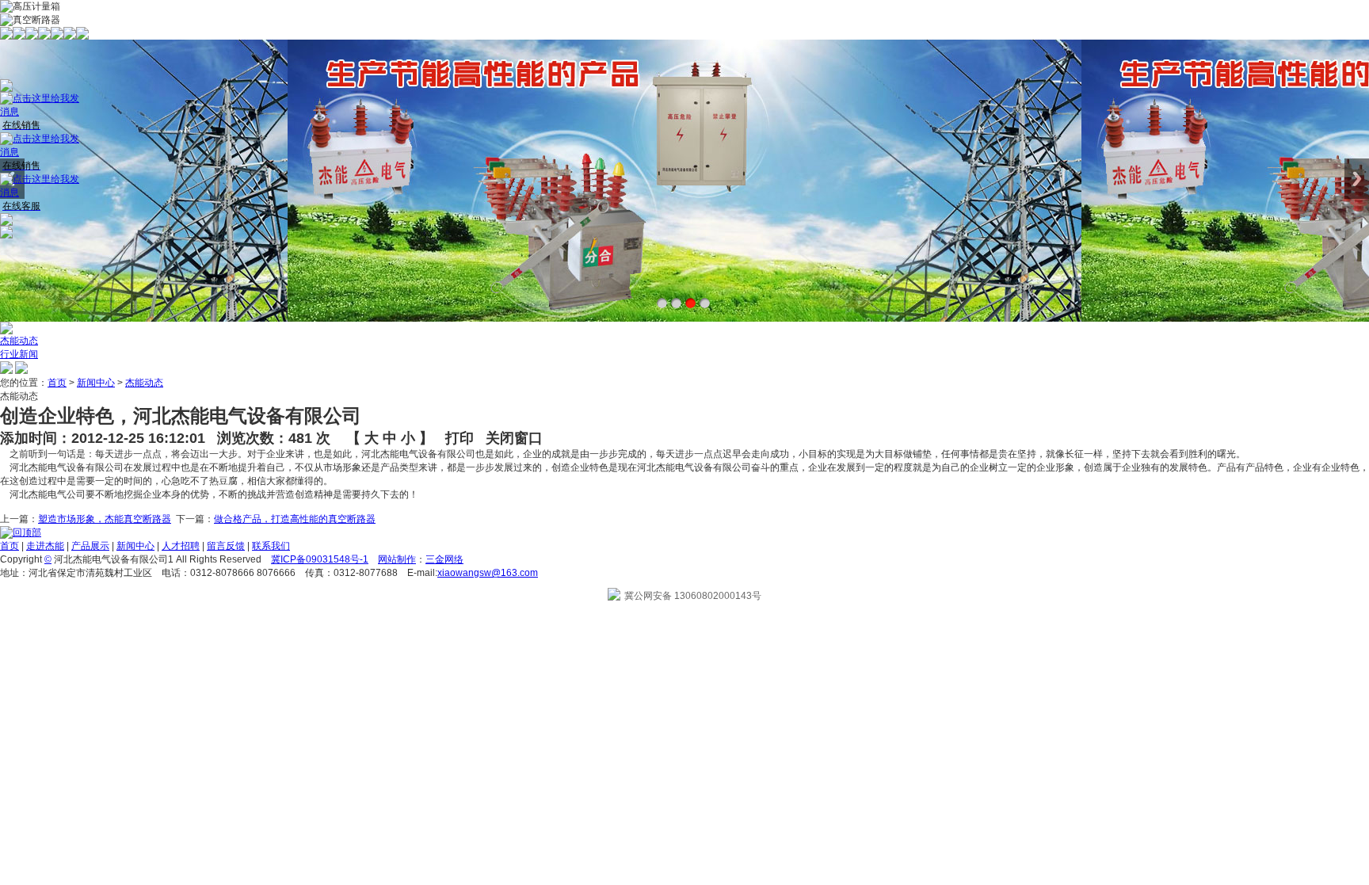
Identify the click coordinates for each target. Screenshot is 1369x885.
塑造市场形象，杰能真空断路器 (104, 519)
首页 (57, 382)
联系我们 (271, 545)
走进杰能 (45, 545)
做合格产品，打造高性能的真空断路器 (295, 519)
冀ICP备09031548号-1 (319, 559)
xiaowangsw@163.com (487, 572)
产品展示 (90, 545)
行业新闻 (19, 354)
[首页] (6, 36)
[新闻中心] (44, 36)
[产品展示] (31, 36)
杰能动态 (19, 340)
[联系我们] (82, 36)
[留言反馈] (69, 36)
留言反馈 (226, 545)
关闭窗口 (514, 438)
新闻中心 (96, 382)
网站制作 (397, 559)
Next (1356, 178)
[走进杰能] (19, 36)
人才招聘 (181, 545)
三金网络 (444, 559)
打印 (459, 438)
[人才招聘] (57, 36)
